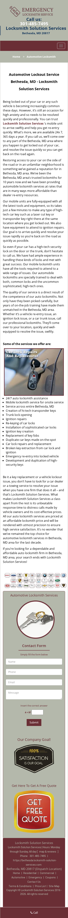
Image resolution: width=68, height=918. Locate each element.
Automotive (18, 877)
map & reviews (48, 851)
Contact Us (34, 881)
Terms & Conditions (20, 886)
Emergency (35, 877)
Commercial (47, 873)
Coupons (50, 877)
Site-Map (54, 886)
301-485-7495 (34, 24)
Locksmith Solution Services (23, 123)
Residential (29, 873)
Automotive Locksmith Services (34, 595)
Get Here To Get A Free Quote (34, 785)
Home (16, 56)
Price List (40, 886)
